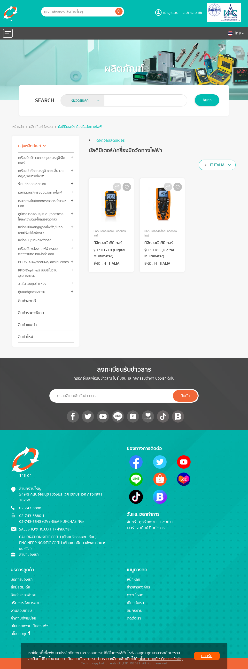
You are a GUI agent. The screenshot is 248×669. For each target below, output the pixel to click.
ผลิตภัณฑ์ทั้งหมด (41, 127)
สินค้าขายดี (27, 301)
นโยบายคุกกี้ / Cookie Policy (161, 659)
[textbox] (81, 100)
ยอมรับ (206, 656)
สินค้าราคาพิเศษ (31, 313)
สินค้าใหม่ (25, 337)
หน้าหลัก (18, 127)
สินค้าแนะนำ (27, 325)
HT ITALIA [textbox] (217, 165)
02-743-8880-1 (32, 516)
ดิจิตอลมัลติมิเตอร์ (110, 140)
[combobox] (82, 100)
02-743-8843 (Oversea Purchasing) (51, 521)
